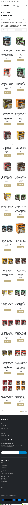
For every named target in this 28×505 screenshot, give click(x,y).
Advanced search (4, 428)
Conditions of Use (4, 481)
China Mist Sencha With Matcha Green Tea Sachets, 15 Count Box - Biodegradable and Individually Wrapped (7, 116)
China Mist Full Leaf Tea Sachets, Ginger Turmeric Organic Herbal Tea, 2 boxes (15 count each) (20, 239)
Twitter (5, 439)
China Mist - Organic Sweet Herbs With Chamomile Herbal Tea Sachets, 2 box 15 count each (7, 273)
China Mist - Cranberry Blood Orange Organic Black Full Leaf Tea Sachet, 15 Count (7, 178)
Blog (2, 487)
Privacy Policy (4, 479)
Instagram (9, 439)
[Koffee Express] (6, 6)
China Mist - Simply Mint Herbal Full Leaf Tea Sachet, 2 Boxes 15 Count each (20, 303)
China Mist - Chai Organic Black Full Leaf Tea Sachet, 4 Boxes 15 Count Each (7, 396)
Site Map (3, 484)
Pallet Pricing (3, 470)
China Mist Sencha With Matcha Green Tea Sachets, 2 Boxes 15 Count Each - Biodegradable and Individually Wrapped (7, 365)
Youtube (12, 439)
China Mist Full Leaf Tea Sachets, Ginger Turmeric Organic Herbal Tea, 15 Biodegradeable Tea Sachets (20, 116)
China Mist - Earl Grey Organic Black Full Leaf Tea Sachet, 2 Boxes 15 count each (21, 272)
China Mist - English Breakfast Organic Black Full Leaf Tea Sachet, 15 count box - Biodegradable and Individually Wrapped (7, 53)
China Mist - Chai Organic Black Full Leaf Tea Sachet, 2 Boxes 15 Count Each (21, 333)
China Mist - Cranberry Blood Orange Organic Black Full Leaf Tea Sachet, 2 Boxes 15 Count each (7, 334)
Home (1, 10)
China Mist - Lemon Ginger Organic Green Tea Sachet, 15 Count (7, 208)
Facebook (2, 439)
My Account (3, 425)
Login (2, 430)
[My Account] (18, 6)
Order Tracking (4, 471)
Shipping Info (4, 478)
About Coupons (4, 467)
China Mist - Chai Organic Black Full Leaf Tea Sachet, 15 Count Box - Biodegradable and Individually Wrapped (7, 147)
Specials (3, 462)
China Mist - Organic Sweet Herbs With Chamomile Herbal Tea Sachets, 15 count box (21, 146)
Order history (4, 426)
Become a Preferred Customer (7, 473)
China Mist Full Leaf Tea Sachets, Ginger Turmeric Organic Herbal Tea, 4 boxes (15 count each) (20, 396)
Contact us (3, 423)
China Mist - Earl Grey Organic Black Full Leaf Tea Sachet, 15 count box (20, 177)
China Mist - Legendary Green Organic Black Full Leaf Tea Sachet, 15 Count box (21, 52)
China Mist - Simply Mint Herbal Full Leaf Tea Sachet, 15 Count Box (20, 83)
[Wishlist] (21, 6)
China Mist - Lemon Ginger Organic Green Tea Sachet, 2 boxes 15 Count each (7, 303)
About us (3, 422)
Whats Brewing (4, 465)
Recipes (2, 464)
